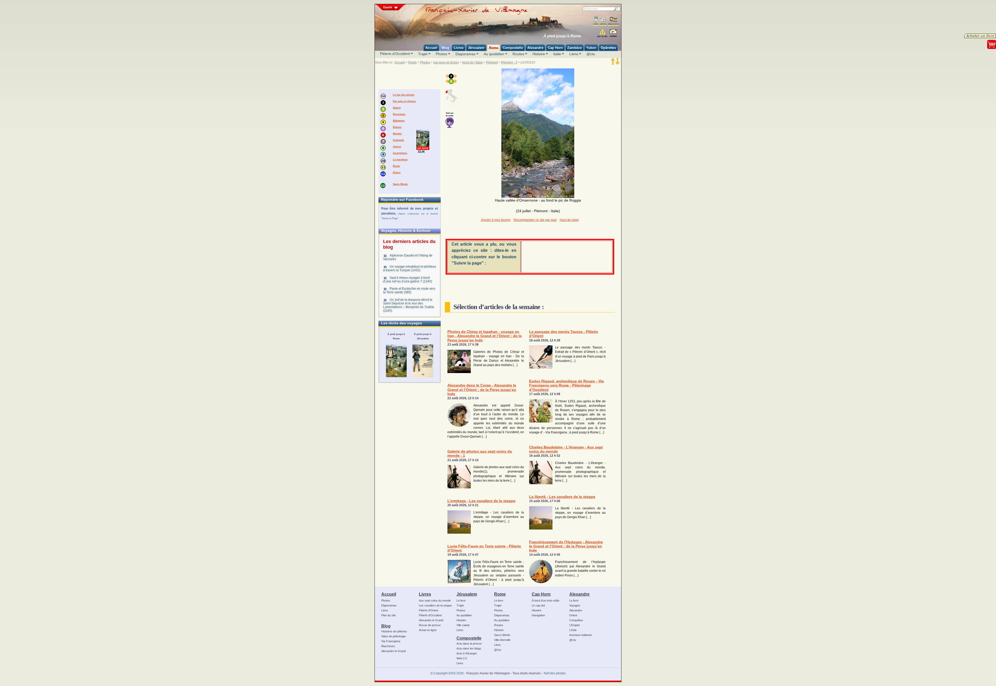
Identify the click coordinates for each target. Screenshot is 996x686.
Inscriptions (400, 153)
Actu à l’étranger (467, 653)
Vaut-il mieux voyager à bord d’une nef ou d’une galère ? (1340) (407, 279)
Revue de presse (430, 625)
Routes (518, 54)
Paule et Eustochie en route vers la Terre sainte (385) (409, 290)
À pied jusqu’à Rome (562, 36)
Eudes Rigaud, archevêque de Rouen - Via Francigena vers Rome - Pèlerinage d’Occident (566, 385)
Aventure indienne (580, 635)
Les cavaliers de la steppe (435, 605)
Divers (396, 172)
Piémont (492, 62)
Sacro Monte (400, 184)
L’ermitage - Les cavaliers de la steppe (481, 501)
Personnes (399, 114)
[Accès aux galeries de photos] (603, 21)
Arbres (397, 146)
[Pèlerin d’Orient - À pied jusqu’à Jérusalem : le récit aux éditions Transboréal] (422, 361)
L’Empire (574, 625)
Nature (397, 107)
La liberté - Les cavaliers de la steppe (562, 497)
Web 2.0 (462, 658)
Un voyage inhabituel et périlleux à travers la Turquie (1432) (409, 268)
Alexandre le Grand (393, 651)
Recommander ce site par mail (535, 220)
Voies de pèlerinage (393, 636)
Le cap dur (538, 605)
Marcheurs (388, 646)
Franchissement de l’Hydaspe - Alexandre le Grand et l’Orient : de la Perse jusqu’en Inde (566, 546)
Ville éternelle (502, 639)
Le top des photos (403, 95)
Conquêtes (576, 620)
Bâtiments (399, 120)
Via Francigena (390, 641)
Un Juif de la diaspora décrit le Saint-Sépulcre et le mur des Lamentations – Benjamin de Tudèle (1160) (408, 305)
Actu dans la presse (469, 643)
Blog (386, 626)
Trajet (422, 54)
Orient (573, 615)
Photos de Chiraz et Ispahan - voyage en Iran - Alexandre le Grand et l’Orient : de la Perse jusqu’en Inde (484, 336)
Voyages (574, 605)
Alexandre (579, 594)
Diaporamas (465, 54)
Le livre (461, 600)
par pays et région (446, 62)
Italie (557, 54)
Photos (441, 54)
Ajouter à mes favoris (495, 220)
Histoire (538, 54)
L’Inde (573, 630)
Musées (397, 133)
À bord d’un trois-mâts (545, 600)
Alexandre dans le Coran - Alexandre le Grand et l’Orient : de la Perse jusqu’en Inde (481, 389)
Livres (425, 594)
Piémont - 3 (509, 62)
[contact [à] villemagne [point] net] (613, 33)
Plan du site (388, 615)
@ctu (590, 54)
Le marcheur (400, 159)
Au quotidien (494, 54)
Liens (573, 54)
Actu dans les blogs (469, 648)
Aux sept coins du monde (435, 600)
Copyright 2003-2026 (449, 673)
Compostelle (469, 638)
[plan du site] (602, 33)
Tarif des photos (554, 673)
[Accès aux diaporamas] (613, 21)
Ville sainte (463, 625)
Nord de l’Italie (472, 62)
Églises (397, 127)
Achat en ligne (428, 630)
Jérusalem (467, 594)
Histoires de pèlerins (394, 631)
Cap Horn (541, 594)
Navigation (538, 615)
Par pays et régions (404, 101)
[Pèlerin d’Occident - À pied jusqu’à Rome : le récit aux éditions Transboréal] (396, 361)
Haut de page (569, 220)
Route (396, 166)
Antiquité (398, 140)
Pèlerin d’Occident (395, 54)
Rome (412, 62)
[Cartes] (596, 21)
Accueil (400, 62)
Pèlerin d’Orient (428, 610)
